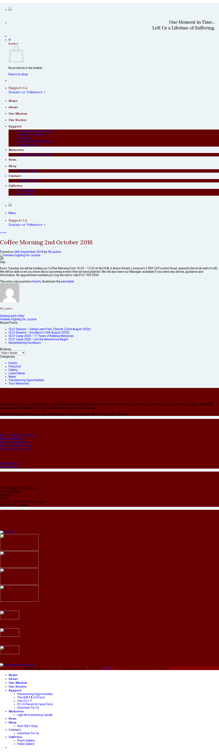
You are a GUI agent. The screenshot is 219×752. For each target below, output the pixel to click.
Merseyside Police (12, 438)
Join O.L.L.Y (24, 138)
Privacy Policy (9, 463)
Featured (15, 366)
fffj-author (54, 252)
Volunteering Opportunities (35, 131)
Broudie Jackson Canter (16, 445)
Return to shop (18, 74)
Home (13, 101)
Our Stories (18, 120)
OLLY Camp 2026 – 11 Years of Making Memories (41, 336)
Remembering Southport (25, 342)
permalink (67, 281)
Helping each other (12, 316)
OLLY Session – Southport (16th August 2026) (39, 332)
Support (15, 126)
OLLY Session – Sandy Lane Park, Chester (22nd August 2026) (50, 329)
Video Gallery (26, 194)
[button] (10, 40)
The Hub (15, 449)
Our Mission (18, 113)
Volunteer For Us (28, 145)
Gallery (13, 370)
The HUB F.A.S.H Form (31, 134)
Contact (15, 176)
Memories (16, 150)
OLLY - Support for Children (18, 435)
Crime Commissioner (13, 442)
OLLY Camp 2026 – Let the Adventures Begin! (38, 339)
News (12, 160)
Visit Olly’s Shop (27, 171)
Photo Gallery (26, 190)
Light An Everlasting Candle (35, 154)
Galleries (15, 186)
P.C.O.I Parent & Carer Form (35, 141)
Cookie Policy (9, 467)
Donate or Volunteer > (27, 92)
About (13, 107)
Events (3, 232)
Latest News (17, 373)
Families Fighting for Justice (18, 319)
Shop (12, 166)
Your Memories (19, 383)
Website (107, 668)
